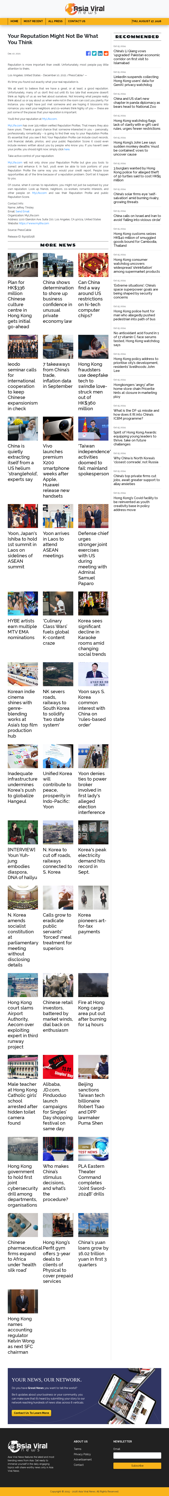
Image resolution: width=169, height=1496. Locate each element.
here (66, 149)
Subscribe (137, 1465)
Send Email (22, 211)
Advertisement (83, 1459)
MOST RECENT (33, 21)
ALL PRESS (55, 21)
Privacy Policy (82, 1454)
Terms (77, 1449)
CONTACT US (76, 21)
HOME (14, 21)
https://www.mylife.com (34, 223)
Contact (79, 1464)
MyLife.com (49, 118)
